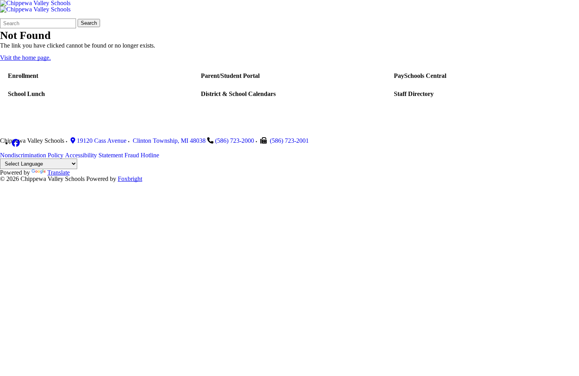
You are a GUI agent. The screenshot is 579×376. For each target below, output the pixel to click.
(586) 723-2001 (289, 140)
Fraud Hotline (141, 155)
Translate (58, 172)
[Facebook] (16, 143)
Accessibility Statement (94, 155)
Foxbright (130, 178)
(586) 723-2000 (234, 140)
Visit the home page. (25, 57)
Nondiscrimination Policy (31, 155)
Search (89, 23)
